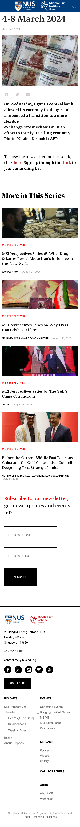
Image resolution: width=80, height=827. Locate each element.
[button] (6, 6)
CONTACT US (17, 683)
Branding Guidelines (45, 816)
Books (8, 737)
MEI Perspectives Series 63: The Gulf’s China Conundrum (34, 394)
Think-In (9, 712)
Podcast (45, 750)
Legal (26, 816)
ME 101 (44, 717)
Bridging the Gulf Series (55, 712)
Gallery (44, 761)
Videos (44, 755)
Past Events (47, 728)
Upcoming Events (51, 706)
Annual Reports (14, 743)
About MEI (47, 793)
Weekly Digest (17, 730)
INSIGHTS (10, 698)
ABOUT (45, 785)
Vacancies (46, 798)
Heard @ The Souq (21, 718)
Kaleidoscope (17, 724)
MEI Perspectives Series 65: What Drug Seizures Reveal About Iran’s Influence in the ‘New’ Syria (37, 258)
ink (67, 162)
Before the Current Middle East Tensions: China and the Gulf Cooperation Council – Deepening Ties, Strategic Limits (38, 462)
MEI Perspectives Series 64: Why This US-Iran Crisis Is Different (37, 327)
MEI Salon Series (50, 723)
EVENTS (45, 698)
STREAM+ (47, 741)
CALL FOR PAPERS (52, 771)
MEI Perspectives (13, 245)
